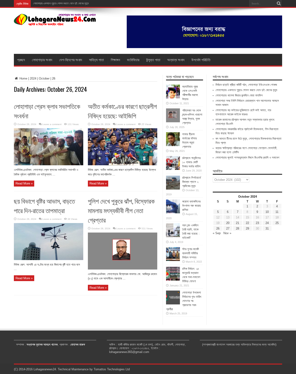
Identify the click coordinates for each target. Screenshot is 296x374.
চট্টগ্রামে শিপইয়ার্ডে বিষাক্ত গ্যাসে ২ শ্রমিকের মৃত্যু (191, 182)
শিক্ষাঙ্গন (115, 59)
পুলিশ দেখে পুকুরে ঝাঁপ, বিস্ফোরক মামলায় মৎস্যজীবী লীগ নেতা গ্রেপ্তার (121, 210)
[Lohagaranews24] (55, 22)
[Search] (278, 3)
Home (22, 78)
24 (267, 223)
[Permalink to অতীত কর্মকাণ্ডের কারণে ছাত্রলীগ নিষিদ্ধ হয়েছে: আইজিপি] (122, 164)
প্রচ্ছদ (21, 59)
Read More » (24, 183)
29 (247, 228)
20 (227, 223)
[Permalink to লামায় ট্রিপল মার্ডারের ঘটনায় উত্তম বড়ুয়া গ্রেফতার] (173, 145)
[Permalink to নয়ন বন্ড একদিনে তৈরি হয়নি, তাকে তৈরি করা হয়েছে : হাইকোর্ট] (173, 236)
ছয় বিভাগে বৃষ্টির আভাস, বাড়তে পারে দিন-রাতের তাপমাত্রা (44, 205)
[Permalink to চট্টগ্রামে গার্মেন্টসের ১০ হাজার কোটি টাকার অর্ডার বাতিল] (173, 169)
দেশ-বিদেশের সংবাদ (70, 59)
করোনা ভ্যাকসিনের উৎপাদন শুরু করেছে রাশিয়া (191, 206)
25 (277, 223)
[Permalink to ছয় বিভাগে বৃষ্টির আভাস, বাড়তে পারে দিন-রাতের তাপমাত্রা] (48, 259)
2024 (33, 78)
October (44, 78)
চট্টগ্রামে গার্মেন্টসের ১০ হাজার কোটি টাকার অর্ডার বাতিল (191, 162)
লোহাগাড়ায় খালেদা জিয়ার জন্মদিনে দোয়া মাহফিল (239, 95)
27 (227, 228)
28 (237, 228)
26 (217, 228)
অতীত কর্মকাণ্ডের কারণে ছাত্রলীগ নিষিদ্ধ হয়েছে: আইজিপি (122, 110)
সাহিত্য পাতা (96, 59)
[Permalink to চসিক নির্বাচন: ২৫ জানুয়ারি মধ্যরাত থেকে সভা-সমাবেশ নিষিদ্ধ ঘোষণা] (173, 279)
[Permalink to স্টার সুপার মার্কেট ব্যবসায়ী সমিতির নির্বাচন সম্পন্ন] (173, 260)
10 (267, 212)
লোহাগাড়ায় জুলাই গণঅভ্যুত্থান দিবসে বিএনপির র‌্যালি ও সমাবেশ (247, 157)
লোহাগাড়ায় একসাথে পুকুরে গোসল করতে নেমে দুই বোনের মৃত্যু (61, 3)
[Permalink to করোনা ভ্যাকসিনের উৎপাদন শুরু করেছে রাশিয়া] (173, 212)
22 (247, 223)
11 (276, 212)
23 (257, 223)
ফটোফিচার (133, 59)
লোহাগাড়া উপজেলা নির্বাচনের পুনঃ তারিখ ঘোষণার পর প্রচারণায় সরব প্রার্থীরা (183, 301)
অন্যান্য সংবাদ (176, 59)
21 (237, 223)
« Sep (217, 233)
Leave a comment (52, 124)
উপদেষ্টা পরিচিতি (200, 59)
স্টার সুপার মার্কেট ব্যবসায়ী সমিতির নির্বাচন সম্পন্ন (190, 253)
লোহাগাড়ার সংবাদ (42, 59)
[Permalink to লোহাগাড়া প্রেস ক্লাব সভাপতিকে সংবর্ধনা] (48, 164)
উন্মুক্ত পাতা (153, 59)
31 (267, 228)
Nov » (227, 233)
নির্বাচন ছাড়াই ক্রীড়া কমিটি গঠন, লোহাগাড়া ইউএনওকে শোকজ (246, 84)
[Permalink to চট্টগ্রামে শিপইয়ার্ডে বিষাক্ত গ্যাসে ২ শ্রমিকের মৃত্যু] (173, 188)
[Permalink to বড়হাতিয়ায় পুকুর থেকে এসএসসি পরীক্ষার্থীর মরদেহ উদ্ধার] (173, 97)
